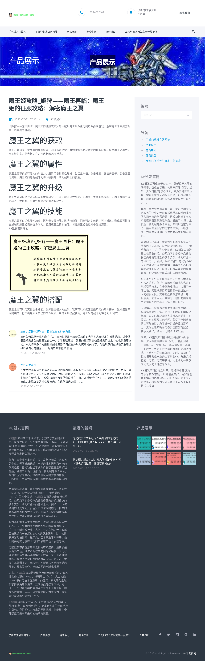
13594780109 (96, 12)
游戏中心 (91, 31)
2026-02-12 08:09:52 (86, 468)
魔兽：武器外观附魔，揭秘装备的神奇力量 (45, 331)
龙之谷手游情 (28, 365)
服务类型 (110, 31)
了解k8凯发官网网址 (46, 31)
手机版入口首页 (17, 31)
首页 (11, 77)
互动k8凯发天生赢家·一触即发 (141, 31)
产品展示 (72, 31)
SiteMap (144, 635)
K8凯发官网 (189, 653)
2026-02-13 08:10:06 (85, 450)
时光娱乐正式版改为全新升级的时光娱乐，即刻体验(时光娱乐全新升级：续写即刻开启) (97, 442)
